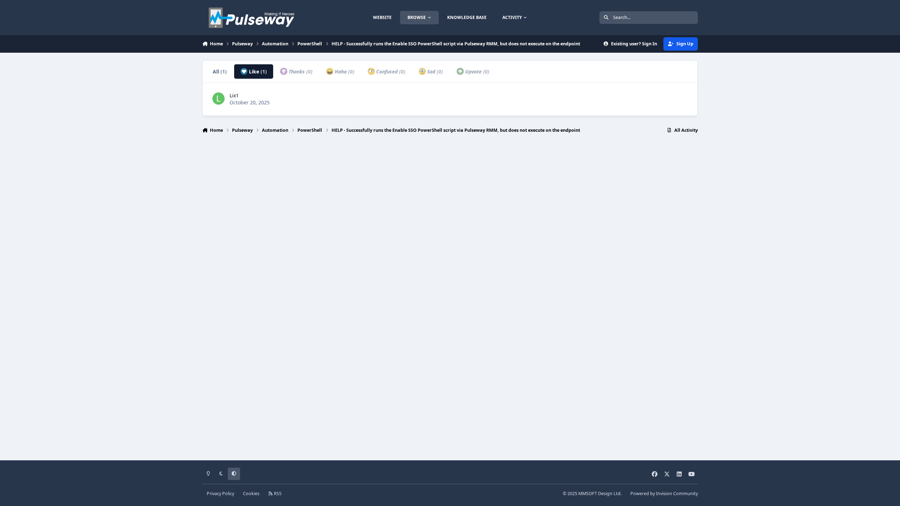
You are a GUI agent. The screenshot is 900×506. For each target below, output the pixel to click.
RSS (277, 494)
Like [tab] (257, 71)
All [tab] (220, 71)
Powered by (664, 494)
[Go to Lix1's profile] (218, 98)
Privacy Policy (220, 494)
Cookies (251, 494)
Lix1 (234, 95)
